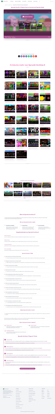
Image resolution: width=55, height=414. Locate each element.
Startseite (11, 1)
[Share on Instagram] (24, 56)
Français (48, 393)
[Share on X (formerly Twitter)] (19, 56)
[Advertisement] (27, 46)
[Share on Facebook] (21, 56)
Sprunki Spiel (30, 1)
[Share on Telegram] (31, 56)
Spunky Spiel (35, 1)
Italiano (48, 396)
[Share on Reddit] (34, 56)
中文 (47, 390)
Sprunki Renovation (20, 318)
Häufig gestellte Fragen (32, 399)
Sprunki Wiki (17, 406)
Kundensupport (31, 390)
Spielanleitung (31, 398)
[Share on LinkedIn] (26, 56)
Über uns (30, 401)
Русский (43, 398)
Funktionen (30, 396)
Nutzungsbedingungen (32, 393)
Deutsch (43, 393)
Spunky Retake (18, 399)
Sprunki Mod (24, 1)
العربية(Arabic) (49, 398)
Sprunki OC (17, 403)
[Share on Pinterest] (36, 56)
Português (43, 396)
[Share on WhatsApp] (29, 56)
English (43, 390)
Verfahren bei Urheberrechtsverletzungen (6, 397)
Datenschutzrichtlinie (32, 391)
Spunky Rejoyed (18, 398)
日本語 (48, 391)
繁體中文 (43, 391)
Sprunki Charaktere (19, 401)
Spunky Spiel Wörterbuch (19, 404)
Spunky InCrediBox (18, 1)
